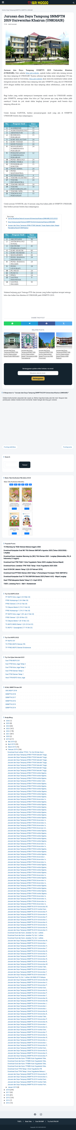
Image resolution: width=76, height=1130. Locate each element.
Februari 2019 (13, 749)
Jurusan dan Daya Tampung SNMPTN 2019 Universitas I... (27, 943)
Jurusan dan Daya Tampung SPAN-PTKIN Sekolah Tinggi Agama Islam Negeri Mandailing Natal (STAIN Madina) (33, 226)
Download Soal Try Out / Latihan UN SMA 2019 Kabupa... (27, 977)
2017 (8, 1092)
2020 (8, 736)
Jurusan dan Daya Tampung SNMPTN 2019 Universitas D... (28, 1045)
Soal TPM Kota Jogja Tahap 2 (15, 664)
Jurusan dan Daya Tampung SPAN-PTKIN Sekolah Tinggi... (28, 755)
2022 (8, 731)
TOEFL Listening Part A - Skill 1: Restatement (20, 584)
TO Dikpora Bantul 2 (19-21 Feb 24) (17, 607)
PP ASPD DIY (10, 641)
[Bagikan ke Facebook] (46, 323)
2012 (8, 1103)
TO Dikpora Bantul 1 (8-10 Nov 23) (17, 621)
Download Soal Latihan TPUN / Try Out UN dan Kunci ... (26, 752)
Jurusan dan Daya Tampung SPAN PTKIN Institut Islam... (27, 781)
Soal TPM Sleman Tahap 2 (14, 671)
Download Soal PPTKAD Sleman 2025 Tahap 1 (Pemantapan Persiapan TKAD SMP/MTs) (35, 573)
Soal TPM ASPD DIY (12, 661)
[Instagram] (41, 1114)
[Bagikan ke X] (63, 323)
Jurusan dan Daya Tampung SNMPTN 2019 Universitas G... (28, 1027)
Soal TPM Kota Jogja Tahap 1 (15, 667)
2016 (8, 1095)
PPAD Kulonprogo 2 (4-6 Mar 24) (16, 600)
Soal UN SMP (39, 1121)
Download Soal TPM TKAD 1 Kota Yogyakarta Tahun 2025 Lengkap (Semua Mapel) (33, 562)
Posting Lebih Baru (10, 447)
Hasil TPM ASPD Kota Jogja (15, 678)
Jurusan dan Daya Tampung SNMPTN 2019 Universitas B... (28, 961)
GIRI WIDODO (42, 1127)
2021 (8, 734)
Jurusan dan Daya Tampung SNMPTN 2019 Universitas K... (28, 922)
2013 (8, 1100)
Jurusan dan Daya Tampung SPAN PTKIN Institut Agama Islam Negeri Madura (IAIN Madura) (63, 354)
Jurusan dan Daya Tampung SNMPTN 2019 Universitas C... (28, 920)
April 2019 (11, 744)
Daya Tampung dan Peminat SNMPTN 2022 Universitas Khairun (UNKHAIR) (31, 222)
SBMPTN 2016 (10, 701)
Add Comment (12, 24)
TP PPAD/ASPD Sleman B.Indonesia (18, 648)
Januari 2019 (12, 1087)
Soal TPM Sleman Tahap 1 (14, 674)
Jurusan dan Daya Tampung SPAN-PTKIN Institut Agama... (27, 791)
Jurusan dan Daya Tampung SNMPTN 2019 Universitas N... (28, 927)
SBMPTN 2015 (10, 704)
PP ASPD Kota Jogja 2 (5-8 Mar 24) (17, 597)
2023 (8, 729)
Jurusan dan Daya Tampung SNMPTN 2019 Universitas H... (28, 930)
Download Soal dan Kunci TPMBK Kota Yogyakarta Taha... (27, 1058)
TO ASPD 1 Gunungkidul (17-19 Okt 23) (18, 628)
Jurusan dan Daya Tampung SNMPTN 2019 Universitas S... (28, 914)
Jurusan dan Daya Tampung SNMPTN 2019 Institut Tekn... (27, 967)
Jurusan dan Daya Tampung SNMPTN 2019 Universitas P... (28, 912)
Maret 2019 (12, 747)
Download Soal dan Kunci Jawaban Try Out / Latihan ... (26, 933)
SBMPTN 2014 (10, 708)
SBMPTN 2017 (10, 697)
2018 (8, 1090)
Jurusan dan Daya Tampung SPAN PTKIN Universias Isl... (27, 828)
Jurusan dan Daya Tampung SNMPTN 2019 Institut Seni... (27, 909)
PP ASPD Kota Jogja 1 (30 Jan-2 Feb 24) (19, 614)
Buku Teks (28, 1121)
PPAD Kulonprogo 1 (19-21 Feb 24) (17, 611)
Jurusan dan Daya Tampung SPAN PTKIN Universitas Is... (27, 799)
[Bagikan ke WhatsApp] (12, 323)
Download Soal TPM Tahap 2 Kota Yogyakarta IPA (25, 1069)
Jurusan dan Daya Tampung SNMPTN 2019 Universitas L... (28, 969)
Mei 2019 (11, 742)
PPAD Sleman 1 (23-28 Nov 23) (16, 617)
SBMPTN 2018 (10, 694)
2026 (8, 721)
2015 (8, 1098)
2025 (8, 723)
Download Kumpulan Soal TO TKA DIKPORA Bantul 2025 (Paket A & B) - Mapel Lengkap (35, 576)
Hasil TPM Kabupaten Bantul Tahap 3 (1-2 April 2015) (23, 580)
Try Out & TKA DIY (53, 1121)
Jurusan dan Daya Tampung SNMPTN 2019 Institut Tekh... (27, 1082)
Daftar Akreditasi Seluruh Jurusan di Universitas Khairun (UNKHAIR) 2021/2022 (33, 218)
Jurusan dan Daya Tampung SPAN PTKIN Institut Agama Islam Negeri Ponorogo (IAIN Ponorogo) (46, 354)
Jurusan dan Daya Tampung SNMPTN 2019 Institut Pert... (27, 1084)
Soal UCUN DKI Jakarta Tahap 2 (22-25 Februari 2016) (23, 569)
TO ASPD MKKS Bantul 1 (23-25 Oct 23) (19, 624)
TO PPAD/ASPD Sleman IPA (15, 644)
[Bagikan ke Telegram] (29, 323)
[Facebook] (35, 1114)
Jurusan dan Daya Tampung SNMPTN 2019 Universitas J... (28, 1003)
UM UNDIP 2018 (11, 691)
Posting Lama (67, 447)
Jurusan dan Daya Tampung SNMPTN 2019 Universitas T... (28, 948)
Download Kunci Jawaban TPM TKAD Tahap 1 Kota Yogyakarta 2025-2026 (30, 566)
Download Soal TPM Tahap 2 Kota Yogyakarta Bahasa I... (27, 1071)
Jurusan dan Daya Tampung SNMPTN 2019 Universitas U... (28, 982)
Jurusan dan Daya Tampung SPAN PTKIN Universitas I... (27, 857)
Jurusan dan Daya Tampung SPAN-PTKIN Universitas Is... (27, 899)
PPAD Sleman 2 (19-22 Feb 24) (16, 604)
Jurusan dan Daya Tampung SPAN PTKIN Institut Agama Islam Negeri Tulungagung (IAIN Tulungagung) (29, 354)
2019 (8, 739)
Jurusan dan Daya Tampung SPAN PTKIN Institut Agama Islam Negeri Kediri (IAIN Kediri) (11, 353)
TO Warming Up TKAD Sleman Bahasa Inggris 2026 (22, 547)
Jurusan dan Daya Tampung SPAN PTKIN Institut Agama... (27, 773)
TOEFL (19, 1121)
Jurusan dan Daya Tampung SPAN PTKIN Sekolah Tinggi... (27, 768)
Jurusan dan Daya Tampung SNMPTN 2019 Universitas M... (28, 907)
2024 (8, 726)
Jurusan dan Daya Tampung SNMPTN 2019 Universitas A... (28, 1014)
